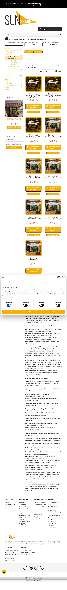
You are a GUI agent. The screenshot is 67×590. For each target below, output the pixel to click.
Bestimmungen (38, 509)
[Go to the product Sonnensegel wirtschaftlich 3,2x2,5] (53, 125)
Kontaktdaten (23, 502)
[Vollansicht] (60, 71)
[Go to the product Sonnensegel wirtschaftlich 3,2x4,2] (53, 166)
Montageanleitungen (25, 507)
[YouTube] (36, 568)
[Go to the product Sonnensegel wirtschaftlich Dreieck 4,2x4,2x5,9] (53, 84)
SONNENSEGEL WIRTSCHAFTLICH (12, 57)
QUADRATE (14, 63)
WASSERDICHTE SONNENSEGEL (12, 75)
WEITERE (7, 87)
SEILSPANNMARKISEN (13, 69)
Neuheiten (29, 52)
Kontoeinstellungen (10, 504)
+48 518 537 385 (11, 3)
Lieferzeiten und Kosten (40, 504)
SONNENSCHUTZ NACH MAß (12, 50)
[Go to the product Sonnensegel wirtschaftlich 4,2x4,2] (53, 207)
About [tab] (55, 281)
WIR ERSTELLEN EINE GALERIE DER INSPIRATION (25, 523)
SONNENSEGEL (8, 54)
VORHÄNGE (8, 77)
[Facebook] (25, 568)
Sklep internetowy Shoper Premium (33, 580)
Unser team (22, 517)
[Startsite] (24, 18)
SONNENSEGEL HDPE (13, 67)
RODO (35, 511)
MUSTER (7, 89)
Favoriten (7, 509)
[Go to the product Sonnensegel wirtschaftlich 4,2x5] (33, 248)
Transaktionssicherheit (40, 502)
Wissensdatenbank (24, 515)
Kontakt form (8, 511)
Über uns (21, 519)
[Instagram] (31, 568)
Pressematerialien (24, 509)
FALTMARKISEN (9, 52)
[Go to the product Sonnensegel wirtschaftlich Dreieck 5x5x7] (33, 125)
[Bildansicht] (56, 71)
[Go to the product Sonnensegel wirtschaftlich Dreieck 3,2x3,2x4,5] (33, 84)
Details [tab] (34, 281)
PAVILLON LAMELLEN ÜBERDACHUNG (13, 72)
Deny (12, 311)
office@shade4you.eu (35, 3)
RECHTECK (13, 60)
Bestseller (38, 52)
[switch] (25, 305)
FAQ (20, 511)
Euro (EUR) (34, 5)
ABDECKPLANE (8, 79)
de (25, 5)
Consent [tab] (11, 281)
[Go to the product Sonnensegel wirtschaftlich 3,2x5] (33, 207)
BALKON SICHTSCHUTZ (10, 85)
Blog (20, 513)
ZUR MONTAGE (8, 83)
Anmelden (8, 502)
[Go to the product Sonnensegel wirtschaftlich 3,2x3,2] (33, 166)
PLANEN (7, 81)
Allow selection (33, 311)
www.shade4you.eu (38, 482)
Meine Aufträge (9, 507)
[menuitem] (17, 39)
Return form (22, 504)
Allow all (54, 311)
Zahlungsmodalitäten (39, 507)
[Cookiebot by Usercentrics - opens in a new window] (58, 277)
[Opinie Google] (42, 568)
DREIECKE (13, 65)
